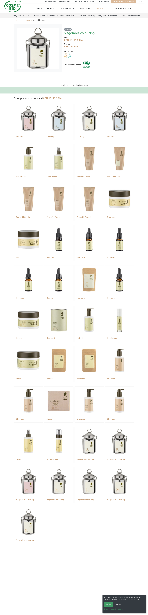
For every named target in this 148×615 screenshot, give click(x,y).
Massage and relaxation (67, 15)
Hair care (51, 15)
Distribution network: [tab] (80, 85)
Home (17, 20)
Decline (118, 604)
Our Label (85, 8)
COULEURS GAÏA (52, 98)
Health (122, 15)
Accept (108, 604)
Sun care (82, 15)
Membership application (123, 2)
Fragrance (112, 15)
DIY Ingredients (133, 15)
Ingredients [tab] (64, 85)
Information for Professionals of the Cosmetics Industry (69, 2)
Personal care (39, 15)
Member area (103, 2)
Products (102, 8)
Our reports (67, 8)
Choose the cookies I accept (113, 609)
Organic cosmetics (44, 8)
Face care (27, 15)
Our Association (122, 8)
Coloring (68, 29)
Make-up (91, 15)
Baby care (102, 15)
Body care (17, 15)
